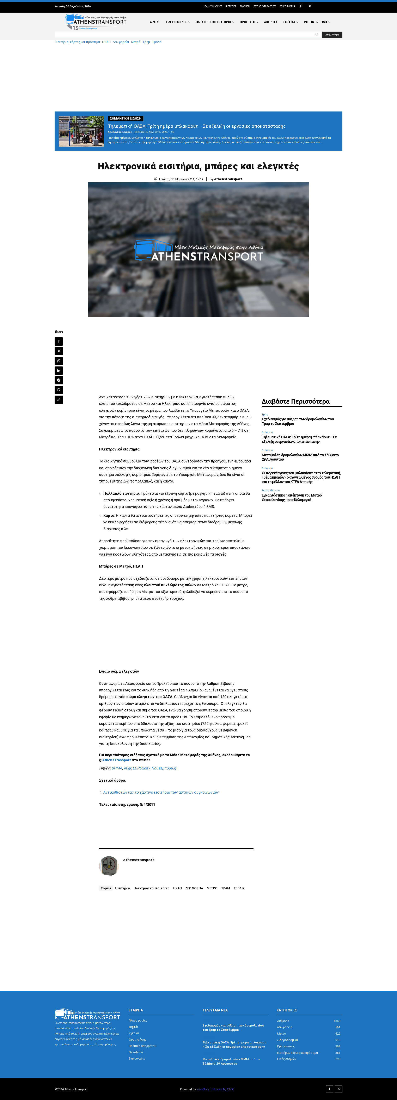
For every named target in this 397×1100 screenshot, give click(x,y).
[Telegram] (59, 380)
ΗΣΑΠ (106, 41)
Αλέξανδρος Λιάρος (120, 131)
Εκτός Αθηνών (271, 490)
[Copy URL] (59, 400)
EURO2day (141, 768)
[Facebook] (300, 6)
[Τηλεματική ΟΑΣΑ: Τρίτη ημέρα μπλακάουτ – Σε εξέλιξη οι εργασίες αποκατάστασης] (81, 131)
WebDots (203, 1089)
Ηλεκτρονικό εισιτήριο (152, 888)
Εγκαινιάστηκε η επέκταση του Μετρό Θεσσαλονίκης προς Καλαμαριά (292, 497)
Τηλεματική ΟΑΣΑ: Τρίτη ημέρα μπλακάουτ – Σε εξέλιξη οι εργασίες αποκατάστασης (197, 126)
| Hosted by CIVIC (222, 1089)
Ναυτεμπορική (163, 768)
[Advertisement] (198, 77)
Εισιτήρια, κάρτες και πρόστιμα (77, 41)
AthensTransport (116, 760)
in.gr (127, 768)
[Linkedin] (59, 370)
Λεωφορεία (121, 41)
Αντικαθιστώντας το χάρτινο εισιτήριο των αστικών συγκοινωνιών (161, 792)
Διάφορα (267, 432)
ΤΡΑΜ (225, 888)
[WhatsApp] (59, 361)
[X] (310, 6)
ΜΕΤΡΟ (212, 888)
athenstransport (228, 179)
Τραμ (146, 41)
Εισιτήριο (122, 888)
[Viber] (59, 390)
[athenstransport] (109, 866)
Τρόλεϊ (157, 41)
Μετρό (135, 41)
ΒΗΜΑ (116, 768)
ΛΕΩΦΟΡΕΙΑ (194, 888)
